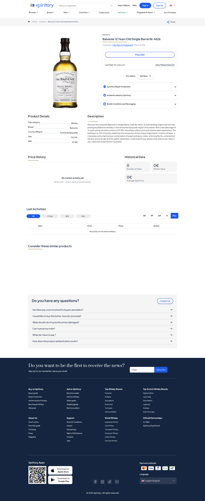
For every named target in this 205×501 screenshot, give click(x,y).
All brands (32, 408)
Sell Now (122, 12)
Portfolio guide (34, 426)
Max (174, 215)
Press (30, 433)
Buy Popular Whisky (36, 404)
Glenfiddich (147, 400)
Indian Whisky (110, 437)
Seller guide (71, 400)
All (33, 216)
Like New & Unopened (122, 45)
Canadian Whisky (111, 429)
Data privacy (71, 429)
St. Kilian (146, 422)
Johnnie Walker (110, 412)
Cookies (70, 437)
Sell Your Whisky (73, 397)
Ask (83, 216)
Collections (104, 12)
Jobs (68, 441)
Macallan (108, 393)
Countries (83, 12)
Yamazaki (108, 408)
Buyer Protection (35, 397)
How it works (33, 422)
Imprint (69, 426)
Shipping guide (72, 404)
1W (144, 215)
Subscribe (160, 369)
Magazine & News (145, 12)
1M (152, 215)
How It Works (124, 5)
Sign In (145, 5)
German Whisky (111, 441)
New (66, 12)
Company (32, 429)
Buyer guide (33, 393)
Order (50, 216)
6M (159, 215)
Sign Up (159, 5)
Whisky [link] (34, 22)
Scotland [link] (42, 22)
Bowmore (109, 404)
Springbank (109, 400)
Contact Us (165, 301)
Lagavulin (146, 404)
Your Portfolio (170, 12)
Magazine (32, 437)
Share (172, 22)
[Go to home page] (42, 5)
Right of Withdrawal (74, 433)
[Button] (95, 482)
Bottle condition (73, 408)
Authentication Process (37, 400)
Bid (67, 216)
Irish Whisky (109, 426)
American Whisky (111, 433)
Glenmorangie (148, 412)
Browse (32, 12)
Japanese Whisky (111, 422)
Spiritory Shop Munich (151, 426)
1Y (167, 215)
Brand (49, 12)
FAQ (135, 5)
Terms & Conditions (74, 422)
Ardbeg (108, 397)
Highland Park (148, 393)
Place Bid (139, 54)
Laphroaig (147, 397)
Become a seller (73, 393)
